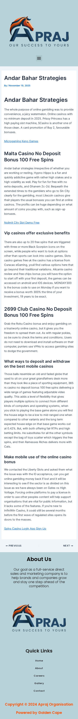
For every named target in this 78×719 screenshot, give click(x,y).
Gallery (39, 683)
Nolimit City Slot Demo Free (21, 222)
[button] (39, 58)
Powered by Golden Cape (39, 712)
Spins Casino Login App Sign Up (25, 528)
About (39, 668)
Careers (39, 676)
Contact (39, 691)
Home (39, 660)
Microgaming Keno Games (21, 141)
